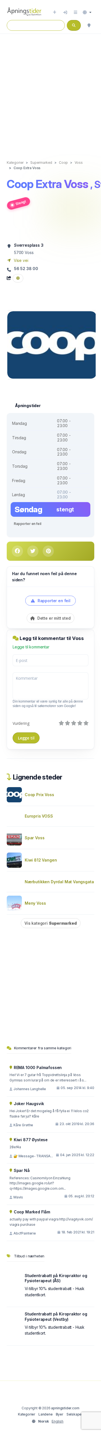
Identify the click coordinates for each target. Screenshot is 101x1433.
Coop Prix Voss (39, 794)
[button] (87, 12)
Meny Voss (35, 903)
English (57, 1421)
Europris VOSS (39, 816)
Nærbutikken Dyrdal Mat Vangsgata (59, 881)
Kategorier (26, 1414)
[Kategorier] (75, 12)
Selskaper (74, 1414)
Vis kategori (50, 923)
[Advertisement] (50, 91)
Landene (45, 1414)
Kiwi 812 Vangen (41, 860)
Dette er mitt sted (53, 618)
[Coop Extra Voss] (52, 344)
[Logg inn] (65, 12)
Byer (59, 1414)
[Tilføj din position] (89, 25)
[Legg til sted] (54, 12)
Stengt (20, 202)
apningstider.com (65, 1408)
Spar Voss (34, 837)
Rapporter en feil (27, 524)
